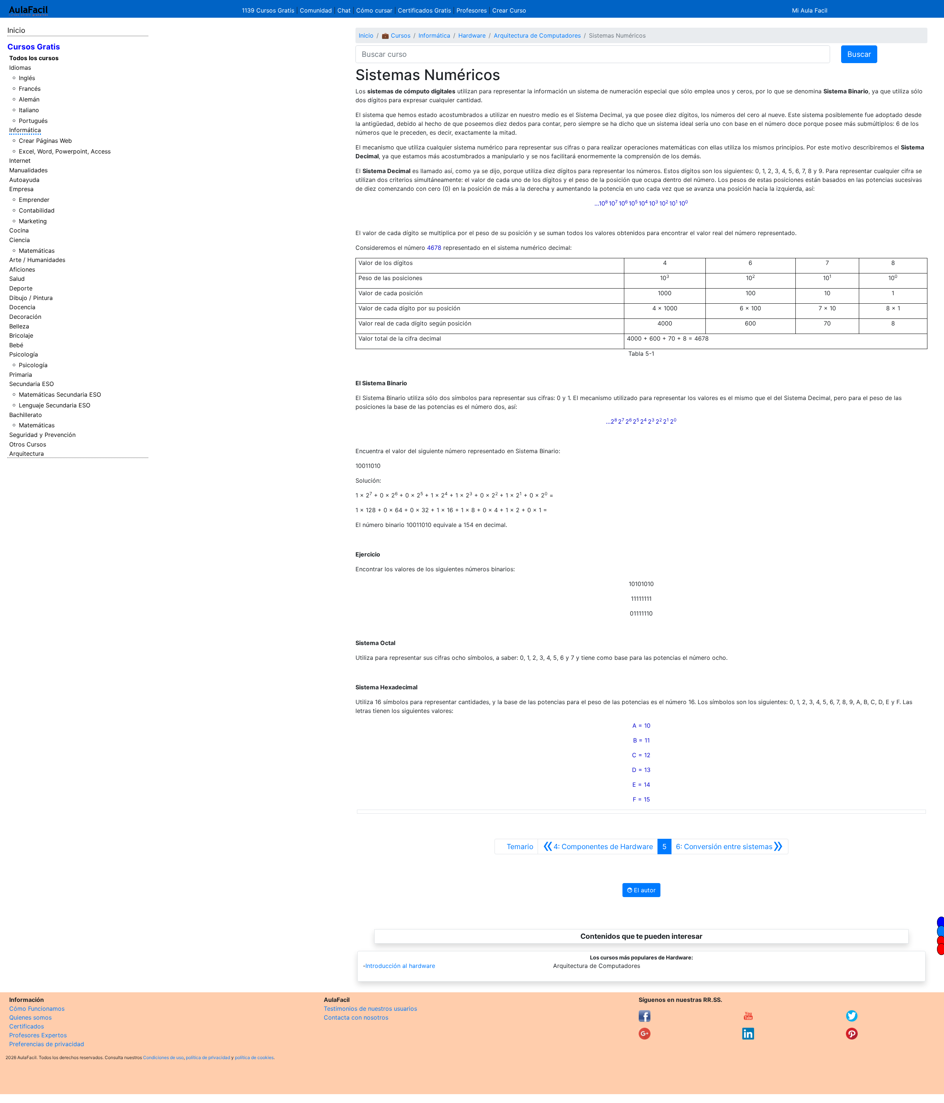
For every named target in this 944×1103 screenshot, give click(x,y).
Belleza (19, 326)
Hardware (472, 35)
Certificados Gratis (424, 10)
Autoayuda (24, 179)
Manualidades (28, 170)
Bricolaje (21, 335)
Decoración (25, 316)
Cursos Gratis (33, 46)
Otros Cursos (27, 444)
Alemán (29, 99)
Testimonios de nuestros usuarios (370, 1008)
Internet (20, 160)
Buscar (859, 54)
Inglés (27, 78)
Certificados (26, 1026)
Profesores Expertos (38, 1035)
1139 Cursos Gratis (269, 10)
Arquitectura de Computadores (537, 35)
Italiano (29, 110)
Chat (344, 10)
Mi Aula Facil (809, 10)
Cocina (19, 230)
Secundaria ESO (31, 383)
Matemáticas (37, 250)
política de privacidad (208, 1057)
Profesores (472, 10)
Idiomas (20, 67)
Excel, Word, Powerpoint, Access (65, 151)
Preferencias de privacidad (46, 1044)
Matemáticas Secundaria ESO (60, 394)
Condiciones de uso (163, 1057)
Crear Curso (509, 10)
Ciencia (19, 240)
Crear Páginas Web (45, 140)
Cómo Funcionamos (37, 1008)
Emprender (34, 199)
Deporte (20, 288)
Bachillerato (25, 414)
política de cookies (254, 1057)
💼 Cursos (396, 35)
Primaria (20, 374)
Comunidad (316, 10)
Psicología (23, 354)
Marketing (33, 221)
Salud (17, 278)
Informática (25, 130)
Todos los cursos (34, 58)
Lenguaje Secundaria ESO (54, 405)
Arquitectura (26, 453)
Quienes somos (30, 1017)
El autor (644, 890)
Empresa (21, 189)
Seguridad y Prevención (42, 434)
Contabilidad (37, 210)
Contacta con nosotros (356, 1017)
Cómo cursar (374, 10)
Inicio (16, 30)
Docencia (22, 307)
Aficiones (22, 269)
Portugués (33, 120)
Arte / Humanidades (37, 259)
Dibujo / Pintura (31, 297)
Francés (30, 88)
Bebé (16, 345)
